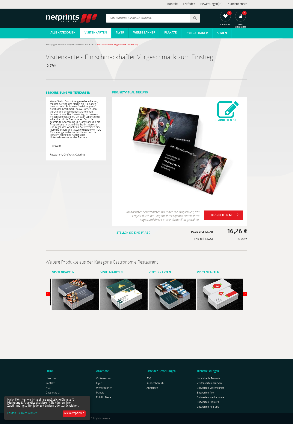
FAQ (148, 378)
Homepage (51, 45)
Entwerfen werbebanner (211, 397)
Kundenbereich (237, 4)
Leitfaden (189, 4)
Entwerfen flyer (206, 393)
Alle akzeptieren (74, 413)
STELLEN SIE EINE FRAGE (133, 233)
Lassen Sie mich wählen (22, 413)
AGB (48, 388)
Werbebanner (144, 32)
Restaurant (90, 45)
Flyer (120, 32)
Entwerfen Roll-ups (208, 407)
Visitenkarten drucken (209, 383)
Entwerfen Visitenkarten (211, 388)
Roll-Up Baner (197, 33)
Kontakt (172, 4)
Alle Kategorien (63, 32)
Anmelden (152, 388)
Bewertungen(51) (211, 4)
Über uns (51, 378)
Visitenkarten (96, 32)
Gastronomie (77, 45)
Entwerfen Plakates (208, 402)
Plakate (170, 32)
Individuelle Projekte (208, 378)
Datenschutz (53, 393)
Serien (222, 33)
